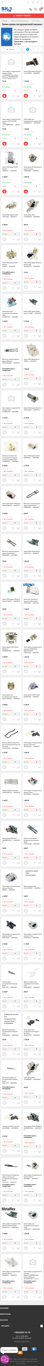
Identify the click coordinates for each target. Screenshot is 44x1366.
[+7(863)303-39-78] (30, 9)
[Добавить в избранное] (13, 815)
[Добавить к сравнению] (18, 815)
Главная (4, 20)
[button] (4, 1359)
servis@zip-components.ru (22, 1341)
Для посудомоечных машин (19, 20)
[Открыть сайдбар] (2, 2)
